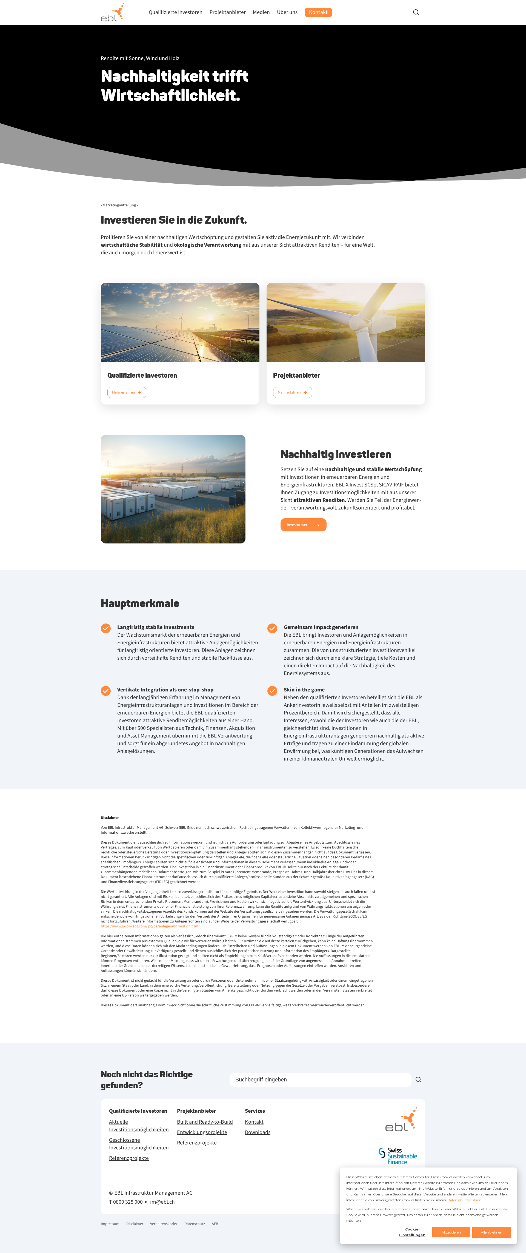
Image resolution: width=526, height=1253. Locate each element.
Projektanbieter (228, 12)
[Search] (419, 12)
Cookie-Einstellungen (412, 1232)
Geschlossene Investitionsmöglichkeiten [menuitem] (139, 1144)
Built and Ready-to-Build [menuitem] (205, 1122)
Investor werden (300, 525)
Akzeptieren (451, 1232)
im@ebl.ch (162, 1202)
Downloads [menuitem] (257, 1132)
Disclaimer (134, 1224)
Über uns (287, 12)
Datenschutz (194, 1224)
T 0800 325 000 (126, 1202)
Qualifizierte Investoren (175, 12)
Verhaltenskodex (164, 1224)
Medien (261, 12)
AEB (215, 1224)
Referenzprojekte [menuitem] (129, 1158)
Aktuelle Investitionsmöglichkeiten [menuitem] (139, 1126)
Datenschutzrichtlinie (464, 1200)
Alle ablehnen (491, 1232)
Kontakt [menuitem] (254, 1122)
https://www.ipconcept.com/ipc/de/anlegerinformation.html (150, 926)
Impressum (110, 1224)
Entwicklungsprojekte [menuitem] (202, 1132)
